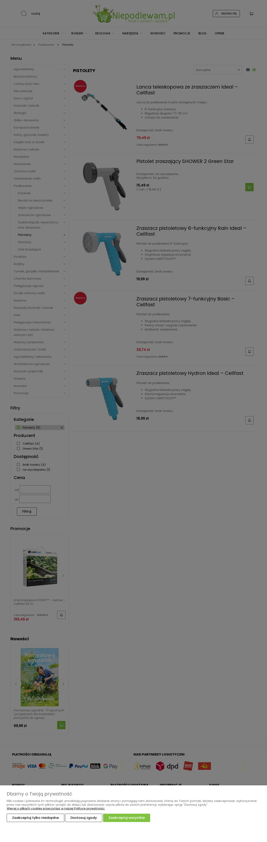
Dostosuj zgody (84, 817)
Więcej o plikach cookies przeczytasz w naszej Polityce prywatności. (56, 808)
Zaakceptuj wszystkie (126, 817)
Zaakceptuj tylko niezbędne (35, 817)
